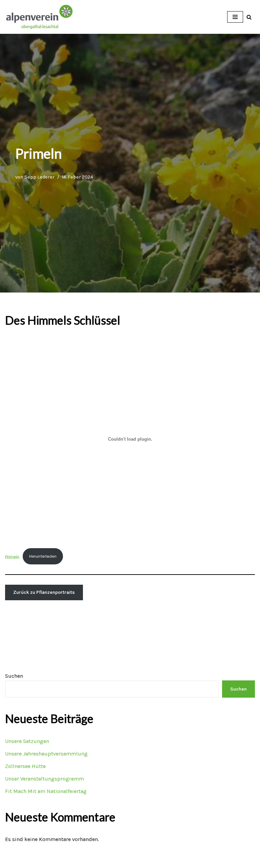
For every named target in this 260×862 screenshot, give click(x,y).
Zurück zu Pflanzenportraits (44, 592)
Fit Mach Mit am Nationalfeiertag (46, 791)
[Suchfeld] (249, 17)
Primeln (12, 556)
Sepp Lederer (39, 177)
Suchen (14, 676)
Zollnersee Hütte (25, 766)
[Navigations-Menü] (235, 17)
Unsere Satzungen (27, 741)
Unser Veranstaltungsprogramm (44, 778)
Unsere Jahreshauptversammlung (46, 753)
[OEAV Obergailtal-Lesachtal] (39, 17)
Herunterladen (43, 556)
